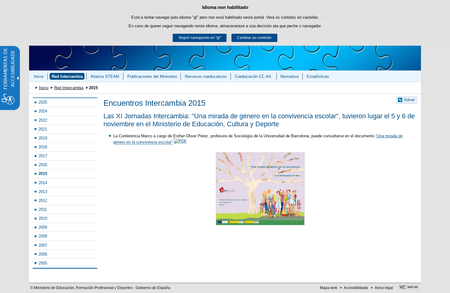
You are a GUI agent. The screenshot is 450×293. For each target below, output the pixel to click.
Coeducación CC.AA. (253, 76)
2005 (43, 263)
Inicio (38, 76)
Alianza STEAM (105, 76)
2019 (43, 138)
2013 (43, 191)
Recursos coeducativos (206, 76)
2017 (43, 156)
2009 (43, 227)
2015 (43, 173)
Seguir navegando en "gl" (199, 38)
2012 (43, 200)
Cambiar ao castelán (254, 38)
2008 (43, 236)
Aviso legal (384, 288)
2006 (43, 254)
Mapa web (328, 288)
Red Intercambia (67, 76)
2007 (43, 245)
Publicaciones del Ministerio (152, 76)
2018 (43, 147)
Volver (409, 99)
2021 (43, 129)
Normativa (289, 76)
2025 (43, 102)
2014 (43, 183)
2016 (43, 164)
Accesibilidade (356, 288)
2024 (43, 111)
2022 (43, 120)
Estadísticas (318, 76)
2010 (43, 218)
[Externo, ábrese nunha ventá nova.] (408, 288)
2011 (43, 209)
